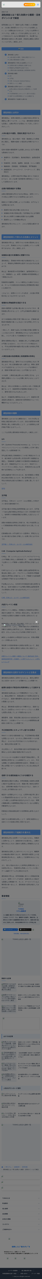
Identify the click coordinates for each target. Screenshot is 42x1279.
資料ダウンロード (29, 4)
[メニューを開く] (38, 5)
